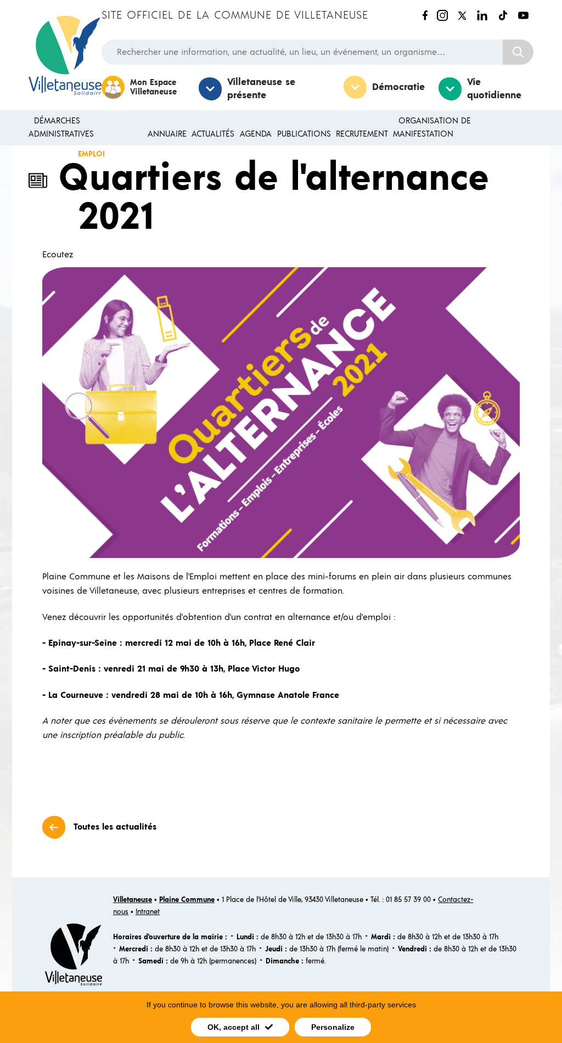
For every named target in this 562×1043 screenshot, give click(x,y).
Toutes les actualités (115, 826)
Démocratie (398, 87)
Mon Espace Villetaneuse (153, 87)
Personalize (333, 1027)
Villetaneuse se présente (261, 88)
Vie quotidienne (494, 88)
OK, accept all (233, 1027)
